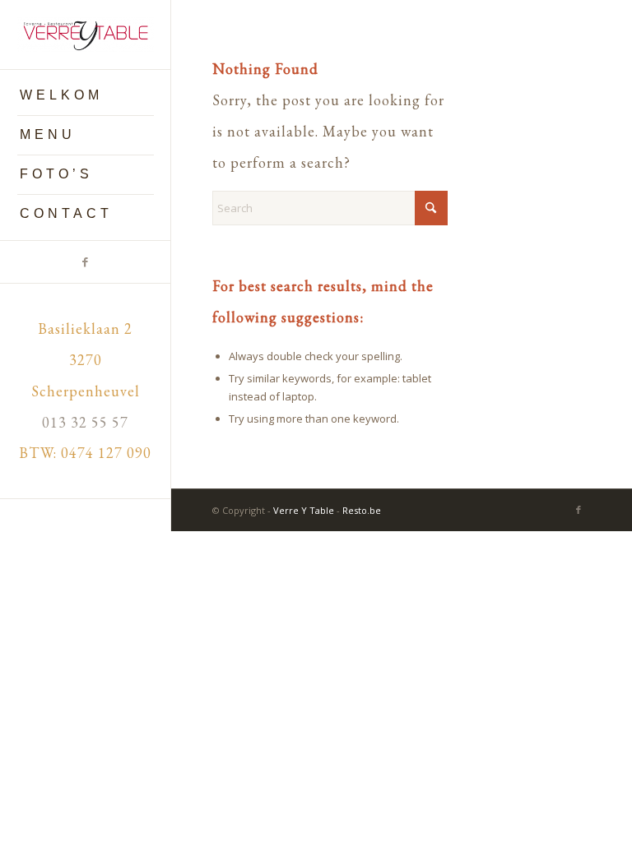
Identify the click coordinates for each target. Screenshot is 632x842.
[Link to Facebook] (85, 262)
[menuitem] (85, 96)
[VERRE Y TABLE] (85, 35)
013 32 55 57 (85, 422)
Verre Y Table (303, 510)
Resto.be (361, 510)
